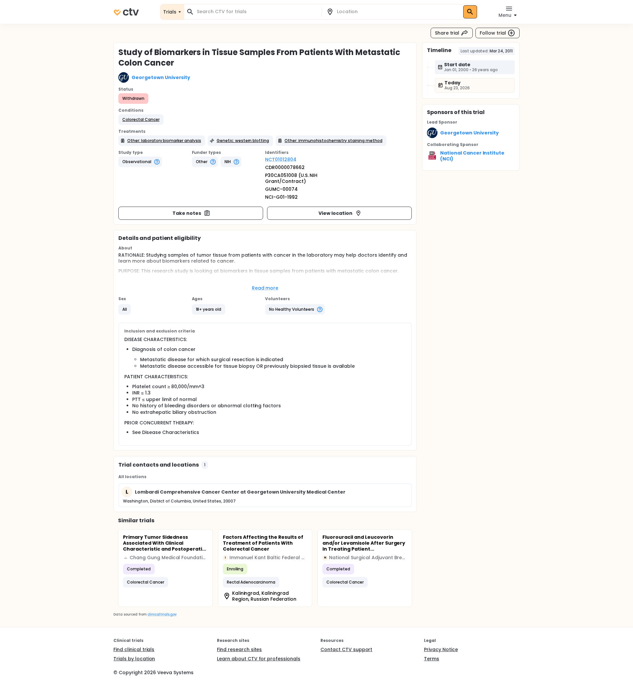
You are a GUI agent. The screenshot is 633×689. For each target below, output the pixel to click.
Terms (431, 659)
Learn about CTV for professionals (258, 659)
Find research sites (239, 649)
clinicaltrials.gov (161, 614)
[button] (141, 119)
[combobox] (257, 12)
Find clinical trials (133, 649)
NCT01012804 (280, 159)
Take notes (186, 213)
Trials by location (134, 659)
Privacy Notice (441, 649)
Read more (265, 288)
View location (335, 213)
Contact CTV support (346, 649)
